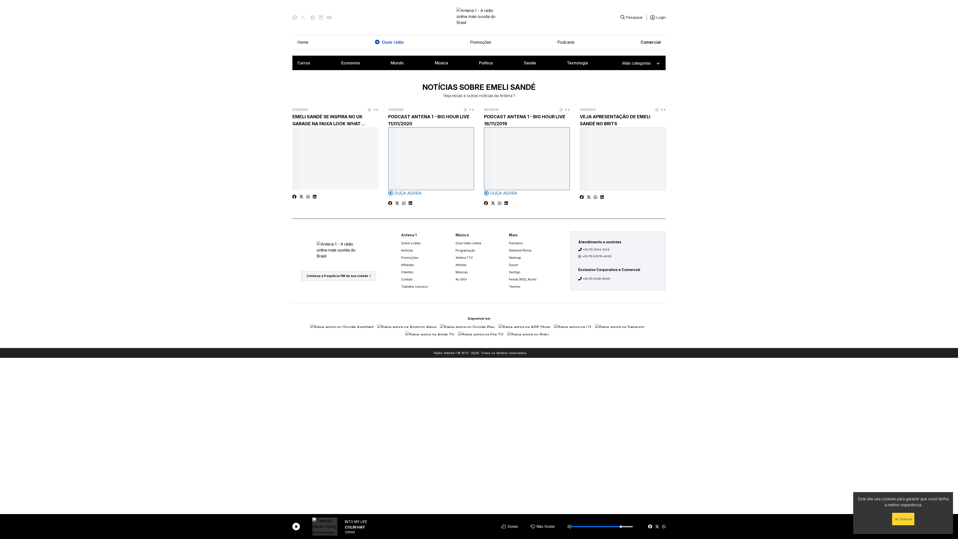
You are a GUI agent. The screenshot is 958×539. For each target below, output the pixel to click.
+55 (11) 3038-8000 (596, 278)
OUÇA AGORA (408, 193)
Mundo (397, 62)
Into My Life (356, 522)
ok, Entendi (903, 519)
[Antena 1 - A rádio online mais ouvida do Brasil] (479, 17)
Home (302, 42)
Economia (350, 62)
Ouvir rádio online (468, 243)
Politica (486, 62)
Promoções (480, 42)
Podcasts (566, 42)
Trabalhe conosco (414, 286)
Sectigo (514, 272)
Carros (303, 62)
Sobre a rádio (411, 243)
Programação (465, 250)
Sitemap (515, 258)
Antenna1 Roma (520, 250)
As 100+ (461, 279)
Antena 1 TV (464, 258)
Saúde (530, 62)
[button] (294, 17)
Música (441, 62)
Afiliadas (407, 265)
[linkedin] (314, 197)
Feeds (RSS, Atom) (522, 279)
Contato (407, 279)
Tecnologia (577, 62)
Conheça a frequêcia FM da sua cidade (337, 276)
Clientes (407, 272)
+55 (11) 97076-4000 (597, 256)
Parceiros (516, 243)
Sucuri (513, 265)
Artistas (461, 265)
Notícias (407, 250)
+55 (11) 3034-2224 (596, 249)
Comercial (651, 42)
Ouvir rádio (393, 42)
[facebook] (650, 527)
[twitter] (657, 527)
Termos (514, 286)
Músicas (462, 272)
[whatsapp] (664, 527)
